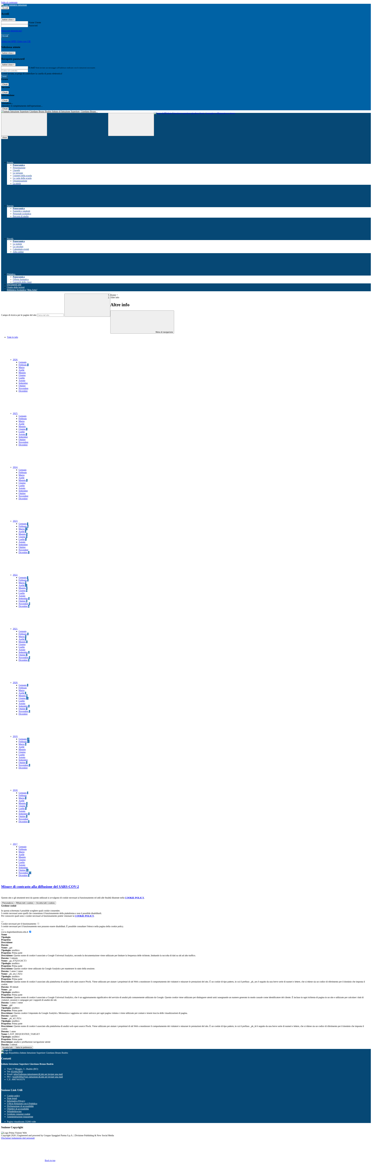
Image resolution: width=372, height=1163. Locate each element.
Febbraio (23, 365)
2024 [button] (15, 467)
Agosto (22, 380)
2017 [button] (15, 844)
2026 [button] (15, 359)
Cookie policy (13, 1095)
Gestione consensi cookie (18, 1114)
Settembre (23, 383)
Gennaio (22, 362)
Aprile (21, 370)
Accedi (5, 8)
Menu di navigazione (164, 332)
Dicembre (23, 391)
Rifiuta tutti (24, 903)
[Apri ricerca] (131, 124)
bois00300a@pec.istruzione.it (37, 1077)
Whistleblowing (14, 1111)
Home (113, 295)
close (4, 137)
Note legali (12, 1098)
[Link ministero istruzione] (14, 5)
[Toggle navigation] (24, 124)
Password (33, 25)
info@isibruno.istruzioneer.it (38, 1074)
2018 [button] (15, 790)
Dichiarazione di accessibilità (20, 1106)
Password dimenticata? (11, 31)
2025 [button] (15, 413)
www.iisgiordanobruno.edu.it (15, 932)
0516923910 (17, 1071)
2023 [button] (15, 521)
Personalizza (7, 903)
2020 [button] (15, 682)
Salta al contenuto (9, 2)
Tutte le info (12, 337)
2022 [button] (15, 575)
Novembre (23, 388)
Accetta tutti (45, 903)
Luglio (22, 378)
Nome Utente (35, 22)
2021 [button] (15, 628)
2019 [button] (15, 736)
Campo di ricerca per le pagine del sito (18, 315)
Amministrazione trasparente (20, 1116)
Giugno (22, 375)
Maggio (22, 372)
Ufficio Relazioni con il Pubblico (22, 1103)
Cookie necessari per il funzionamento (19, 924)
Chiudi (5, 84)
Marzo (22, 367)
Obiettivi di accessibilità (18, 1109)
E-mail (32, 67)
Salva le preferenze (24, 1047)
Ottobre (22, 386)
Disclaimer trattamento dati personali (18, 1138)
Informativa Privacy (16, 1101)
